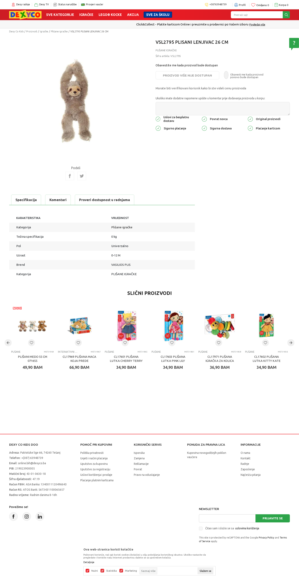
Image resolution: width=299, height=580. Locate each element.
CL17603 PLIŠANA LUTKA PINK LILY (173, 358)
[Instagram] (27, 516)
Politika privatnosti (92, 452)
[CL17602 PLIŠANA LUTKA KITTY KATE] (266, 326)
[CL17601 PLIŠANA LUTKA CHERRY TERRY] (126, 326)
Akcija (133, 14)
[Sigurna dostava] (204, 128)
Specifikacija (26, 200)
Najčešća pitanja (251, 474)
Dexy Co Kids (16, 31)
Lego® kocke (110, 14)
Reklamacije (141, 463)
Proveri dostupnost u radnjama (104, 200)
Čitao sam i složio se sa (232, 528)
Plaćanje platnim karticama (96, 480)
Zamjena (139, 458)
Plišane (16, 351)
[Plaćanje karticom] (250, 128)
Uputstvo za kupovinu (94, 463)
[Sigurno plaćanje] (158, 128)
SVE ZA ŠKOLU (157, 14)
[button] (31, 342)
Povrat (138, 469)
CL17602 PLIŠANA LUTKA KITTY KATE (266, 358)
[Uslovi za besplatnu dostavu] (158, 118)
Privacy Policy (266, 537)
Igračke (86, 14)
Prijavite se (273, 518)
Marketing (131, 571)
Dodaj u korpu (35, 391)
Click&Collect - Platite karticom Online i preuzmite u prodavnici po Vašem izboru (141, 24)
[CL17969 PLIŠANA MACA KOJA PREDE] (79, 326)
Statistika (111, 571)
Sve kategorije (60, 14)
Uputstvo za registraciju (95, 469)
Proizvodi (31, 31)
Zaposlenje (248, 469)
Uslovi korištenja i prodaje (96, 474)
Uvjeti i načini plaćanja (94, 458)
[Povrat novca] (204, 118)
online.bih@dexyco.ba (32, 463)
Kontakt (245, 458)
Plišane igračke (59, 31)
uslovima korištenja (247, 528)
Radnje (245, 463)
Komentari (58, 200)
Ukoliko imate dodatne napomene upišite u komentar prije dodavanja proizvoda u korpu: (210, 98)
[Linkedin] (40, 516)
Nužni (94, 571)
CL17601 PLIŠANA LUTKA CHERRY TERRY (126, 358)
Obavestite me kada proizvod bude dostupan (187, 65)
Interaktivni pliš (67, 351)
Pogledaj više (206, 24)
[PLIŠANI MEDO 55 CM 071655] (32, 326)
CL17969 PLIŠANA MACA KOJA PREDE (79, 358)
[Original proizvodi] (250, 118)
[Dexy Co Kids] (25, 14)
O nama (245, 452)
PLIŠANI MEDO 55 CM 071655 (32, 358)
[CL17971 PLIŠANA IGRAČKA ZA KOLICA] (219, 326)
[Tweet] (82, 176)
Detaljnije (88, 562)
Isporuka (139, 452)
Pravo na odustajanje (147, 474)
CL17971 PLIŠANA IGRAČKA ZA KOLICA (219, 358)
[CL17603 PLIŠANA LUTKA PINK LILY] (173, 326)
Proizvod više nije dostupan (187, 75)
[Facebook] (70, 176)
